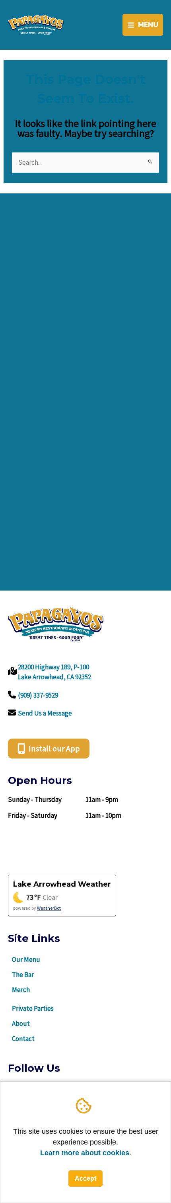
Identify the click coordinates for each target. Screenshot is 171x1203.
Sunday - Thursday (35, 799)
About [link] (21, 1023)
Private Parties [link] (33, 1008)
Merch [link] (21, 989)
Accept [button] (85, 1178)
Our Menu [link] (26, 959)
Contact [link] (23, 1038)
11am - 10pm (103, 815)
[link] (36, 24)
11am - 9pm (102, 799)
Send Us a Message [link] (45, 713)
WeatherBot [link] (49, 908)
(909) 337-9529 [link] (38, 695)
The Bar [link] (23, 974)
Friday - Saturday (32, 815)
